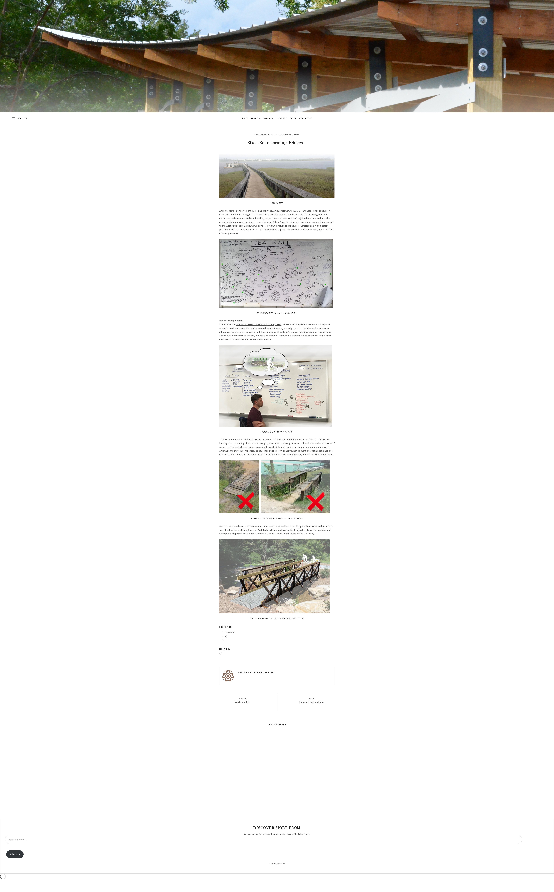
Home (245, 118)
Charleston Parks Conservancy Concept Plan (258, 324)
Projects (282, 118)
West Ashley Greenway (278, 210)
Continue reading (277, 863)
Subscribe (15, 854)
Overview (269, 118)
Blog (293, 118)
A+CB (297, 210)
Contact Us (305, 118)
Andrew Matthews (290, 134)
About (256, 118)
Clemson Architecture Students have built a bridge (274, 530)
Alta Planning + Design (281, 328)
